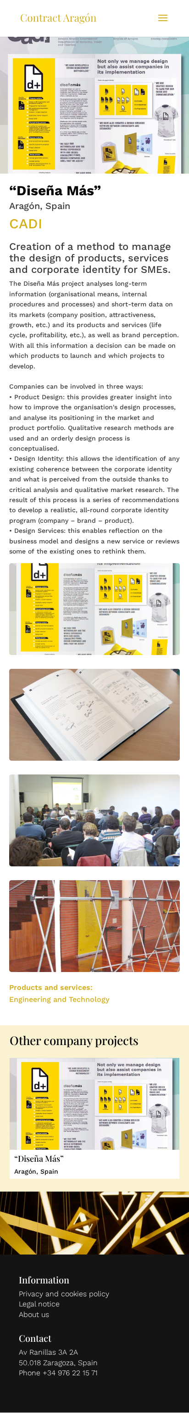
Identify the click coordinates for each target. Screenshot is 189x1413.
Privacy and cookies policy (64, 1293)
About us (34, 1314)
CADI (25, 223)
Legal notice (39, 1304)
